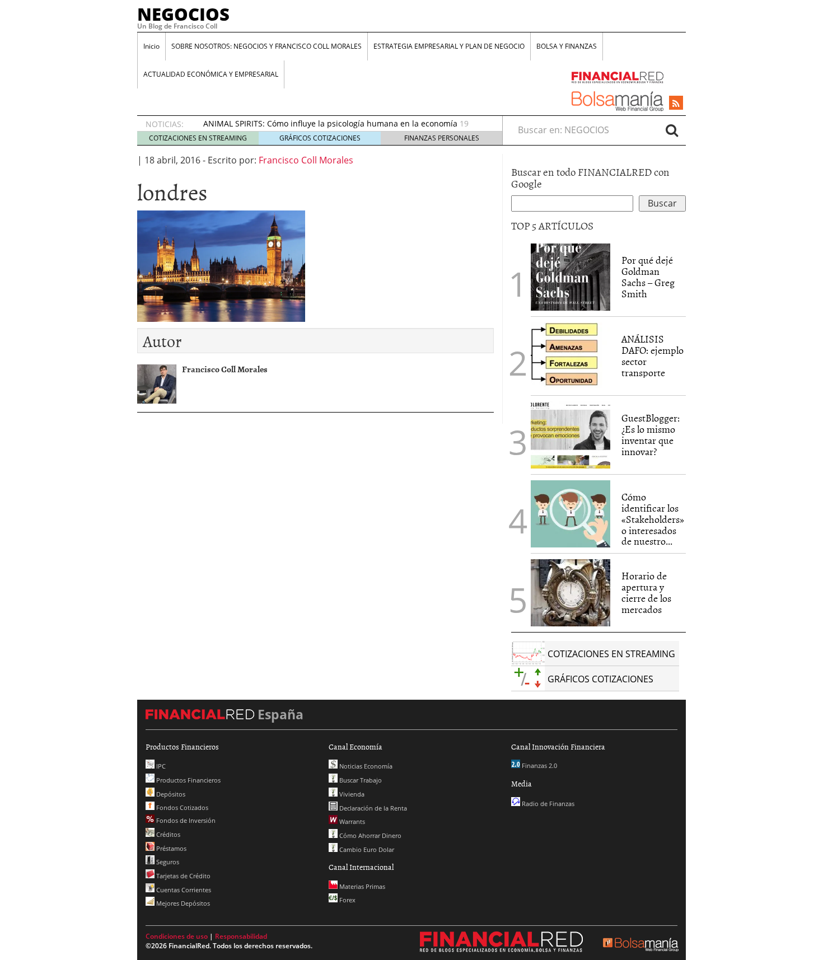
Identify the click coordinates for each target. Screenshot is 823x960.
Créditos (167, 834)
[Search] (672, 129)
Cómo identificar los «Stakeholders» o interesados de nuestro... (652, 519)
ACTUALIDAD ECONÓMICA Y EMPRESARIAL (210, 74)
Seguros (167, 862)
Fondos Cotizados (181, 807)
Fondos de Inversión (185, 820)
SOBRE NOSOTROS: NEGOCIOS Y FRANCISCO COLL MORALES (266, 46)
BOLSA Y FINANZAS (566, 46)
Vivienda (351, 794)
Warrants (351, 821)
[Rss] (676, 103)
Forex (347, 900)
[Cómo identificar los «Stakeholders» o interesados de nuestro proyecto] (570, 513)
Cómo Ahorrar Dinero (369, 835)
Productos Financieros (188, 780)
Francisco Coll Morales (306, 160)
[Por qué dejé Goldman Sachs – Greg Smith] (570, 276)
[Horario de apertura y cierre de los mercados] (570, 592)
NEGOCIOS (183, 14)
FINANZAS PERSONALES (441, 138)
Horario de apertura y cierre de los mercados (646, 592)
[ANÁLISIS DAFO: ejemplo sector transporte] (570, 356)
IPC (160, 766)
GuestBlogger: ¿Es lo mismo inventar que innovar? (650, 434)
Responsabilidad (241, 936)
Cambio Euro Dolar (366, 849)
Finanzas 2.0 (538, 765)
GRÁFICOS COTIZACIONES (320, 138)
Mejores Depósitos (182, 903)
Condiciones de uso (177, 936)
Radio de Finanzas (547, 803)
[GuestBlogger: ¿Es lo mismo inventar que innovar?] (570, 435)
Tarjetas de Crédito (183, 876)
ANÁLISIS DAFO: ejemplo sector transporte (652, 355)
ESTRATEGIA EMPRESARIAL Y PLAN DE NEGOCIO (449, 46)
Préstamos (170, 848)
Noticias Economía (365, 766)
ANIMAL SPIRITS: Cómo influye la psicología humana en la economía (330, 123)
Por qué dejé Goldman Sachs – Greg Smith (648, 276)
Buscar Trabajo (360, 780)
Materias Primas (361, 886)
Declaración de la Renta (372, 808)
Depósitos (170, 794)
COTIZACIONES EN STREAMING (198, 138)
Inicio (151, 46)
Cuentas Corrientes (183, 890)
